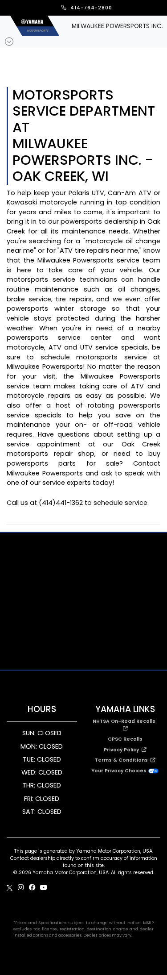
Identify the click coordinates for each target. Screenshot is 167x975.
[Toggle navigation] (9, 42)
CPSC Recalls (125, 739)
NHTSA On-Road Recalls (125, 721)
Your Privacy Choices (119, 770)
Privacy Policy (123, 749)
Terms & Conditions (123, 760)
